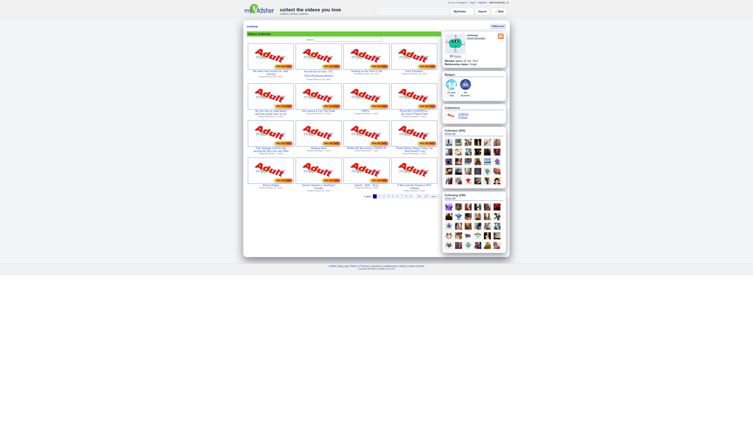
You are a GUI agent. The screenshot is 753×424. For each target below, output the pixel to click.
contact (411, 266)
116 (419, 196)
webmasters (391, 266)
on (507, 2)
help (402, 266)
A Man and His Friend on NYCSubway (414, 187)
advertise (377, 266)
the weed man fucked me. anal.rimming (271, 73)
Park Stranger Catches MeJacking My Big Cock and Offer (271, 150)
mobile (332, 266)
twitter (420, 266)
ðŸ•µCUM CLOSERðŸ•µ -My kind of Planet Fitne (414, 112)
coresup (252, 26)
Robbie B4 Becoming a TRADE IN (366, 148)
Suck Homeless (414, 71)
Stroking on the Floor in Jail (366, 71)
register (482, 2)
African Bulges (271, 185)
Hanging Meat (318, 148)
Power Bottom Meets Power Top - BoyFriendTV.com (414, 150)
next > (434, 196)
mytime (463, 114)
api (346, 266)
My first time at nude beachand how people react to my (270, 112)
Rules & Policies (360, 266)
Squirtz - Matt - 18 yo (367, 185)
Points (457, 56)
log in (473, 2)
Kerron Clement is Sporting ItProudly (318, 187)
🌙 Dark (499, 11)
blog (340, 266)
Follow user (498, 26)
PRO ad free (283, 66)
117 (426, 196)
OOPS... (366, 111)
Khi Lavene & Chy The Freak (318, 111)
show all (450, 133)
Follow (463, 117)
